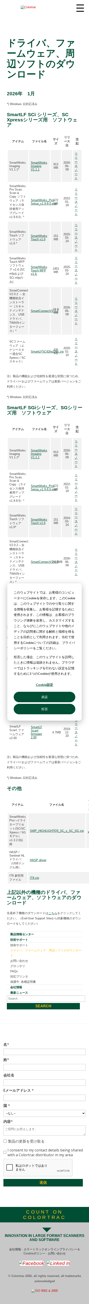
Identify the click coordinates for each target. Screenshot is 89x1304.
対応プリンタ (19, 976)
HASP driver (38, 860)
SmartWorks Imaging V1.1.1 (39, 166)
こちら (52, 913)
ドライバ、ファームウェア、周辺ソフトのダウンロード (45, 953)
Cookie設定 (44, 685)
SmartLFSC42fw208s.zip (47, 351)
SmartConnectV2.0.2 (44, 311)
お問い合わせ (19, 961)
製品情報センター (22, 934)
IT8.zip (34, 878)
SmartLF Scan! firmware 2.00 (36, 732)
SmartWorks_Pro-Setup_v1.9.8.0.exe (44, 201)
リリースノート (76, 166)
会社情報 (16, 987)
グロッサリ (17, 966)
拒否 (44, 709)
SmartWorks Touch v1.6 (39, 237)
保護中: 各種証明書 (23, 981)
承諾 (44, 697)
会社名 (8, 1075)
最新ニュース (19, 992)
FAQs (14, 971)
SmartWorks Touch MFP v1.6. (39, 270)
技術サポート (19, 939)
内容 (8, 1121)
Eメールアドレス (18, 1090)
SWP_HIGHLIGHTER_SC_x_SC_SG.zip (57, 831)
